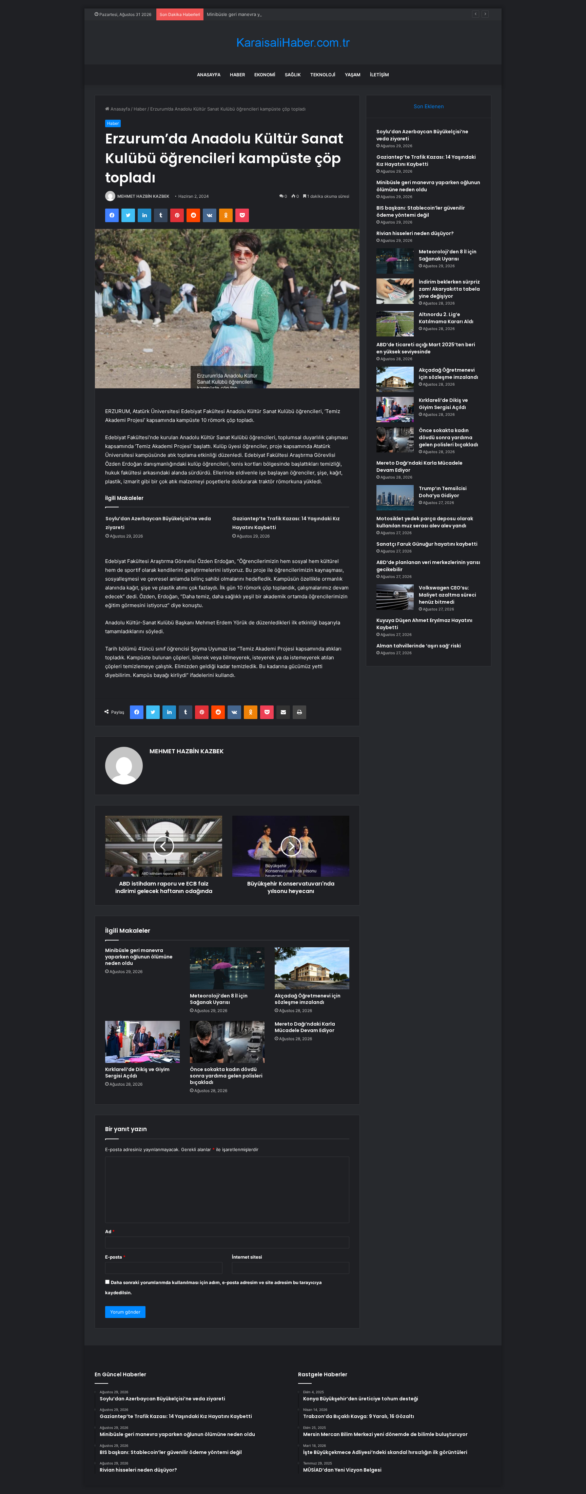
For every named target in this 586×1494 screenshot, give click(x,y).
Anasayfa (208, 74)
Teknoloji (322, 74)
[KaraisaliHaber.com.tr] (293, 42)
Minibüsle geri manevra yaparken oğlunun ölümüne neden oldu (273, 14)
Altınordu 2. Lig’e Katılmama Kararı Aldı (446, 318)
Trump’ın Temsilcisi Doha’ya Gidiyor (443, 492)
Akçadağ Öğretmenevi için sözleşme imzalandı (307, 999)
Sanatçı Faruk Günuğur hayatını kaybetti (426, 544)
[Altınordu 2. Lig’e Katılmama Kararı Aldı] (395, 323)
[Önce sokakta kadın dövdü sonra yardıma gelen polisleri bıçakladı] (227, 1042)
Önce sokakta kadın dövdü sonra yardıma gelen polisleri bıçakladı (226, 1076)
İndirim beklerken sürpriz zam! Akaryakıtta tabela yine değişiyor (449, 288)
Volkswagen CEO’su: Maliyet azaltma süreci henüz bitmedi (447, 594)
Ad (110, 1231)
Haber (237, 74)
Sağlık (293, 74)
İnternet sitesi (247, 1257)
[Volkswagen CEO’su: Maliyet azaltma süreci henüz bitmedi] (395, 597)
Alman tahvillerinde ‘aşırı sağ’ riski (418, 645)
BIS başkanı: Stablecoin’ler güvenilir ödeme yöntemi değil (420, 211)
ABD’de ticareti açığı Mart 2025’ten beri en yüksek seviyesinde (425, 348)
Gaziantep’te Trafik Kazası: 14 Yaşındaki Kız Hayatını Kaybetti (426, 161)
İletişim (379, 74)
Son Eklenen (429, 106)
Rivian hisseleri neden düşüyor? (415, 233)
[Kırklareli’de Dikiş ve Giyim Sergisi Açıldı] (142, 1042)
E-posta (115, 1257)
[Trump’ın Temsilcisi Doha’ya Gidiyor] (395, 497)
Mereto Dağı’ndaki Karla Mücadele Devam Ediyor (305, 1027)
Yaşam (352, 74)
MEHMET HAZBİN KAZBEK (143, 196)
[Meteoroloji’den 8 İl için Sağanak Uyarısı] (227, 968)
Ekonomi (264, 74)
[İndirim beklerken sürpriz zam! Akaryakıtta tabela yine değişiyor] (395, 291)
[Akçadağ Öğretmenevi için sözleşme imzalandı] (312, 968)
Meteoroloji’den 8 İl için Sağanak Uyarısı (219, 999)
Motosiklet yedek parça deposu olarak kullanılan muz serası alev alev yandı (424, 522)
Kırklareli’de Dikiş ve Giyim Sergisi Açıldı (137, 1072)
